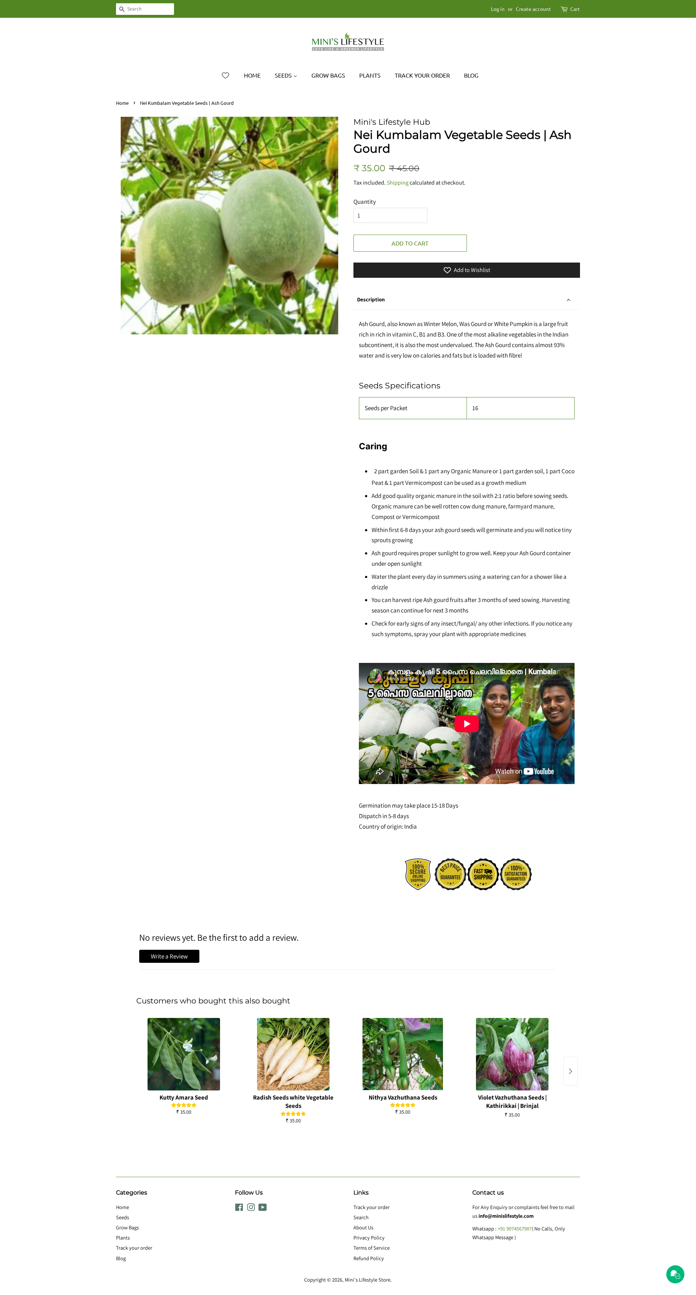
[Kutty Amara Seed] (184, 1054)
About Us (363, 1227)
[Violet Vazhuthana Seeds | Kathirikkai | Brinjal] (512, 1054)
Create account (533, 8)
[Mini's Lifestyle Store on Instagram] (251, 1208)
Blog (471, 75)
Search (361, 1217)
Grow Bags (328, 75)
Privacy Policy (369, 1237)
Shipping (398, 182)
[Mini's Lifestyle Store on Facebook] (239, 1208)
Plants (370, 75)
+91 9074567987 (515, 1228)
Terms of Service (371, 1247)
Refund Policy (368, 1258)
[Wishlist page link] (225, 75)
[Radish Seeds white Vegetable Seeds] (293, 1054)
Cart (575, 8)
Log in (498, 8)
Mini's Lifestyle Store (367, 1279)
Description (371, 299)
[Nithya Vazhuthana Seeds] (403, 1054)
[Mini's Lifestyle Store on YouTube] (262, 1208)
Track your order (422, 75)
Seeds (284, 75)
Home (252, 75)
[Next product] (570, 1071)
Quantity (364, 202)
